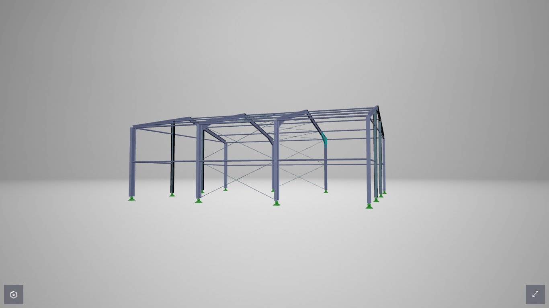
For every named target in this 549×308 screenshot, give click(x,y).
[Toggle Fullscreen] (535, 294)
